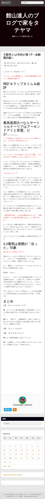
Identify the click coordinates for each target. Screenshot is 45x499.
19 (22, 454)
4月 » (9, 466)
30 (5, 462)
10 (10, 450)
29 (38, 458)
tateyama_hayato (24, 63)
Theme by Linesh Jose (30, 496)
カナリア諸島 (18, 496)
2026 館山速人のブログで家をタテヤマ (16, 494)
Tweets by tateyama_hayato (12, 475)
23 (5, 458)
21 (33, 454)
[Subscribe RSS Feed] (15, 409)
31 (10, 462)
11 (16, 450)
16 (5, 454)
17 (10, 454)
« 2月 (4, 466)
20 (27, 454)
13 (27, 450)
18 (16, 454)
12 (22, 450)
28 (33, 458)
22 (38, 454)
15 (38, 450)
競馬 (35, 63)
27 (27, 458)
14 (33, 450)
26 (22, 458)
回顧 (8, 65)
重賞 (15, 65)
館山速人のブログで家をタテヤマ (22, 22)
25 (16, 458)
